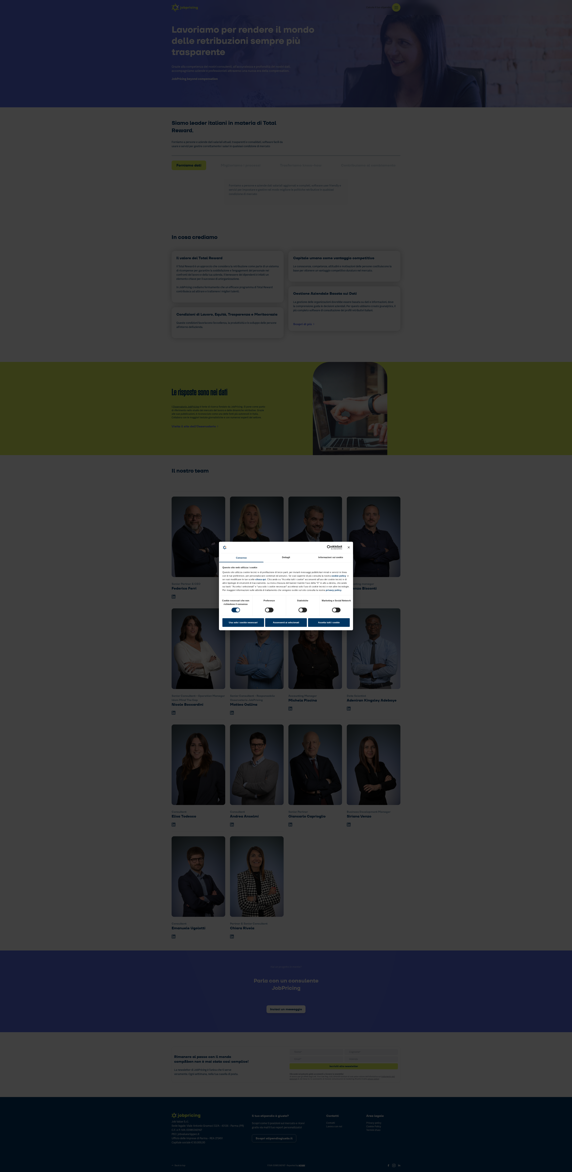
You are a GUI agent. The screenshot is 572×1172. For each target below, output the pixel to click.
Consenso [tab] (241, 557)
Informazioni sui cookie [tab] (330, 557)
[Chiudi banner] (349, 547)
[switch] (269, 610)
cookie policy (338, 576)
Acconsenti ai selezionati (286, 622)
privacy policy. (334, 590)
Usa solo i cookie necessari (243, 622)
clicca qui (260, 579)
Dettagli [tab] (286, 557)
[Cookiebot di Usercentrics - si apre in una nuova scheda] (329, 547)
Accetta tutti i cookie (329, 622)
